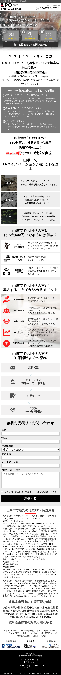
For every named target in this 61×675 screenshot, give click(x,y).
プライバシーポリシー (30, 671)
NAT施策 (30, 653)
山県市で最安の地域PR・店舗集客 (14, 1)
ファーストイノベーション (30, 665)
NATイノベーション (30, 659)
